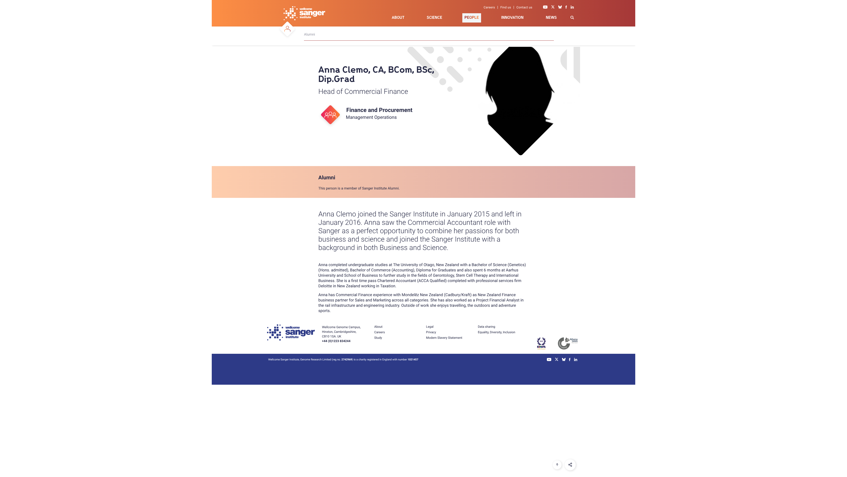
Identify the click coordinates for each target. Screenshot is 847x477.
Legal (430, 327)
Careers (489, 7)
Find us (505, 7)
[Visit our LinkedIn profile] (572, 7)
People (472, 17)
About (398, 17)
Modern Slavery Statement (444, 338)
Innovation (512, 17)
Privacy (431, 332)
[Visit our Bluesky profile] (560, 7)
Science (434, 17)
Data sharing (486, 327)
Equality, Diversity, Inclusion (496, 332)
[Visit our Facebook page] (566, 7)
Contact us (524, 7)
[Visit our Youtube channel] (545, 7)
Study (378, 338)
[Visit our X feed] (553, 7)
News (551, 17)
